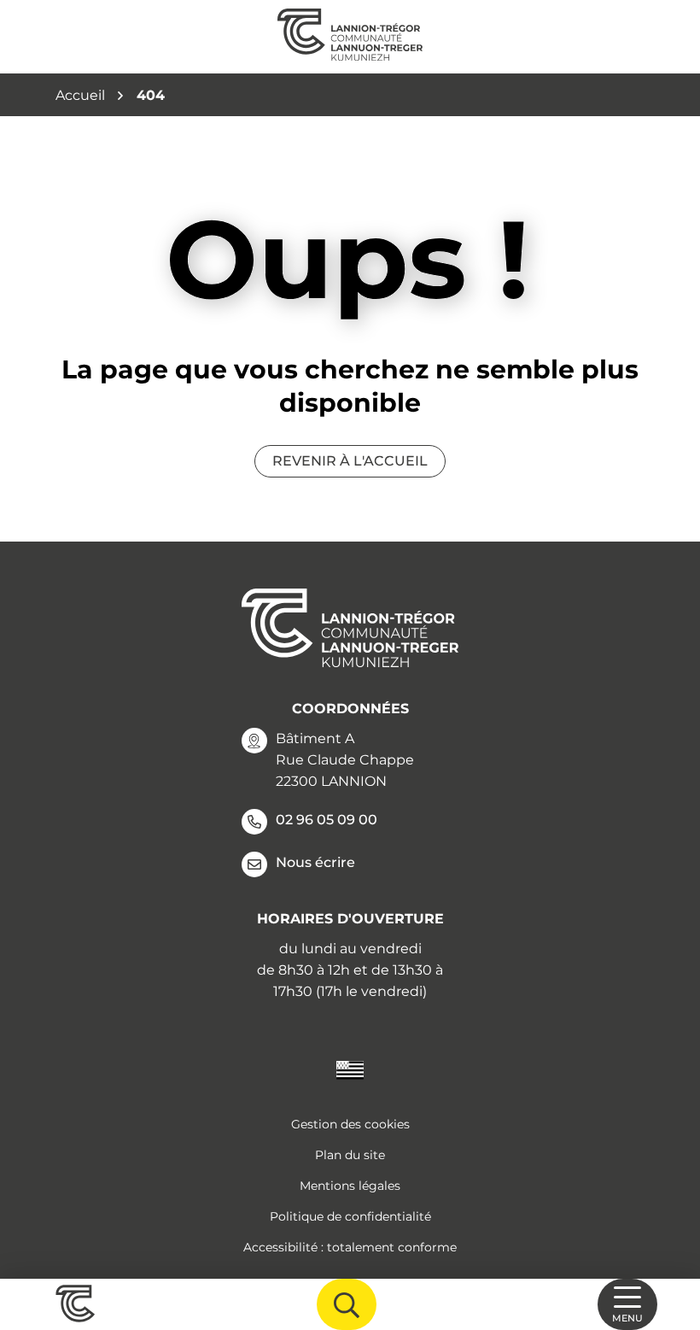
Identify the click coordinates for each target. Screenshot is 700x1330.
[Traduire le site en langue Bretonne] (350, 1069)
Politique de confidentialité (350, 1216)
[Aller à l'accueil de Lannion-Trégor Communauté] (350, 36)
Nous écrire (315, 862)
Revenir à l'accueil (350, 461)
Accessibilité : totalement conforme (350, 1247)
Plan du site (350, 1155)
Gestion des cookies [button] (350, 1124)
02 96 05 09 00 (326, 819)
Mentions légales (350, 1185)
